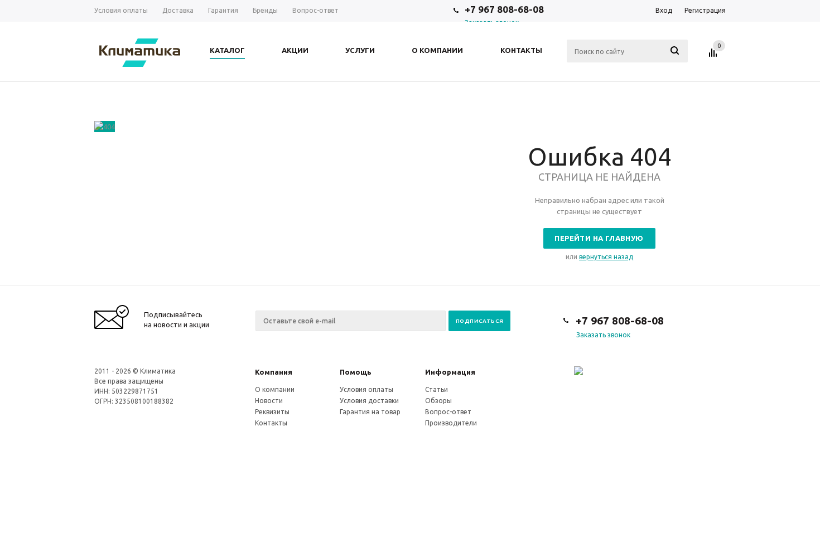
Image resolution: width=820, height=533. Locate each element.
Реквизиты (272, 411)
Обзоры (438, 400)
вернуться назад (606, 256)
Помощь (356, 372)
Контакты (271, 423)
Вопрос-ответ (448, 411)
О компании (275, 389)
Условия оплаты (366, 389)
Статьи (436, 389)
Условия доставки (369, 400)
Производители (451, 423)
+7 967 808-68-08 (504, 9)
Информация (450, 372)
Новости (269, 400)
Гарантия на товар (370, 411)
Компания (273, 372)
